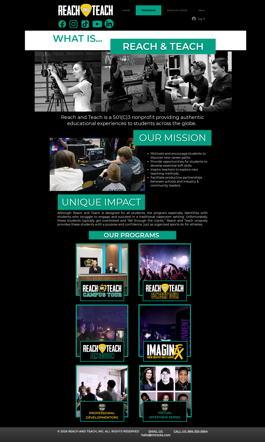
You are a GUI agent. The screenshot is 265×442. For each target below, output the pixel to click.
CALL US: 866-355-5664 (191, 431)
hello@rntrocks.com (156, 435)
